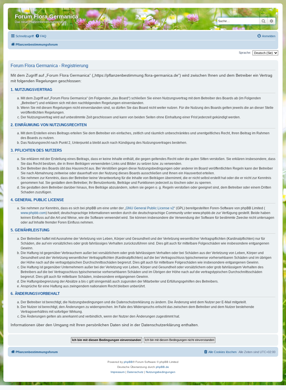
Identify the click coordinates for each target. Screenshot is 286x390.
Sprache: (245, 52)
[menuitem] (40, 36)
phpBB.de (162, 366)
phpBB (128, 361)
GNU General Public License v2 (150, 208)
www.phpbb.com (33, 213)
